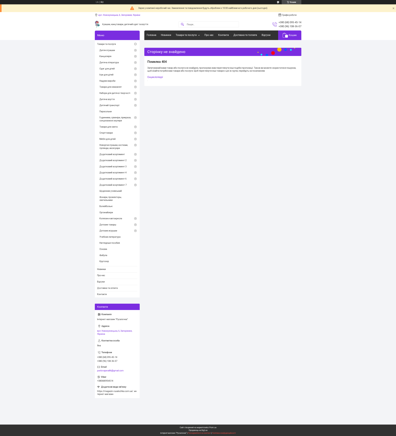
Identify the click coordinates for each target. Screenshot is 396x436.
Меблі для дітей (107, 139)
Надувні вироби (107, 81)
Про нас (208, 35)
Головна (151, 35)
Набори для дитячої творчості (114, 93)
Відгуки (266, 35)
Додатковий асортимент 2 (113, 160)
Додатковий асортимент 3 (113, 166)
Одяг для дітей (107, 68)
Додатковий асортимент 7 (113, 185)
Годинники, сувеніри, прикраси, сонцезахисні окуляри (115, 119)
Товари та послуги (186, 35)
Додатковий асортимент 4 (113, 172)
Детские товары (107, 224)
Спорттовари (106, 133)
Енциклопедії (155, 77)
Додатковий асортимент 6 (113, 178)
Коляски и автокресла (110, 218)
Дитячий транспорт (109, 105)
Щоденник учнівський (110, 191)
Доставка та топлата (245, 35)
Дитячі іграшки (107, 50)
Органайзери (106, 212)
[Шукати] (182, 24)
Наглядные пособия (109, 243)
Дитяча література (109, 62)
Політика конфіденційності (224, 433)
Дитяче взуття (107, 99)
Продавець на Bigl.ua (198, 430)
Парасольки (105, 111)
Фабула (103, 255)
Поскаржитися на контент (199, 433)
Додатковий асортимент (112, 154)
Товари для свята (108, 127)
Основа (103, 249)
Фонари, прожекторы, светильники (110, 198)
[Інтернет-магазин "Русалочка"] (97, 24)
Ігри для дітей (106, 74)
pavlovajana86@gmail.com (110, 370)
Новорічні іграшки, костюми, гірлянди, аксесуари (113, 146)
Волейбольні (105, 206)
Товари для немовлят (110, 87)
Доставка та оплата (107, 288)
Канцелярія (105, 56)
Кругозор (104, 261)
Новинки (166, 35)
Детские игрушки (108, 230)
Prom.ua (212, 427)
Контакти (223, 35)
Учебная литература (110, 237)
